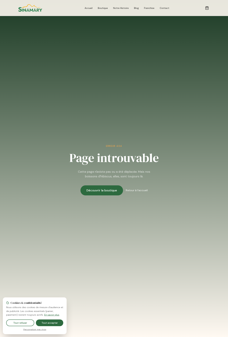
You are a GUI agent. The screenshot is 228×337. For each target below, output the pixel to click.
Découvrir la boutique (101, 190)
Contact (164, 8)
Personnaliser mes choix (34, 329)
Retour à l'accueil (137, 190)
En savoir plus (51, 314)
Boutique (103, 8)
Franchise (149, 8)
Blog (136, 8)
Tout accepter (50, 322)
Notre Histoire (121, 8)
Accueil (88, 8)
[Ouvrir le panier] (207, 8)
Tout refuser (20, 322)
